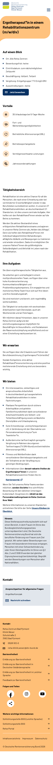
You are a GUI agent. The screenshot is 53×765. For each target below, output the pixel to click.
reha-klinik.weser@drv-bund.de (23, 648)
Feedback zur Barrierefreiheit (17, 680)
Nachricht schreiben (20, 600)
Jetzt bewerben (17, 92)
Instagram (27, 692)
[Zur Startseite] (14, 6)
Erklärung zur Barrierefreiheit (17, 659)
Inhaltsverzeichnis (11, 738)
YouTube (43, 692)
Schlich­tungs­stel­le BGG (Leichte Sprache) (22, 719)
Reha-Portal (8, 728)
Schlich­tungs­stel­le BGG (14, 723)
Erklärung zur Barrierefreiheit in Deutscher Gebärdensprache (18, 666)
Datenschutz (41, 738)
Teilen (11, 703)
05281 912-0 (13, 643)
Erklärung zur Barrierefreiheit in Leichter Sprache (22, 673)
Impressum (27, 738)
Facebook (11, 692)
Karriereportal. (13, 479)
